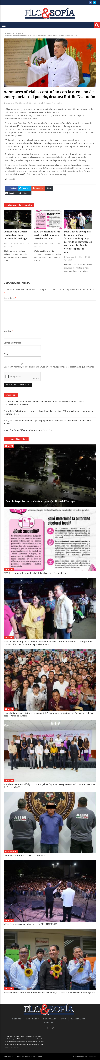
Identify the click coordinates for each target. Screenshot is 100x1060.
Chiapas (18, 34)
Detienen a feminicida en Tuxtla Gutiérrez (24, 855)
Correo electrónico (13, 342)
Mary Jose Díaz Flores (15, 103)
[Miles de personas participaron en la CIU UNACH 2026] (50, 891)
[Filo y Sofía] (50, 13)
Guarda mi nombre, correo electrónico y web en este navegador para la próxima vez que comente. (49, 366)
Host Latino (93, 1056)
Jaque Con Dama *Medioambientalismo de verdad (28, 430)
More (49, 188)
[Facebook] (90, 2)
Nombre (8, 331)
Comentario (10, 298)
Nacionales (50, 1019)
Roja (63, 1019)
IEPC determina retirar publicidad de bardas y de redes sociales (47, 235)
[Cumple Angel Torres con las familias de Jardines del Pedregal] (17, 219)
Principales (57, 103)
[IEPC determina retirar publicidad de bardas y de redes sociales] (48, 219)
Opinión (49, 1023)
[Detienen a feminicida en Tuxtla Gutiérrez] (50, 822)
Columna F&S (78, 1019)
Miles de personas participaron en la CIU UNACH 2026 (30, 924)
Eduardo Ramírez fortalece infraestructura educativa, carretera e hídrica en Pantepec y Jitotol (49, 992)
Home (9, 34)
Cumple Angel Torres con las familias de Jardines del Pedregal (16, 235)
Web (6, 354)
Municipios (10, 851)
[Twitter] (94, 2)
